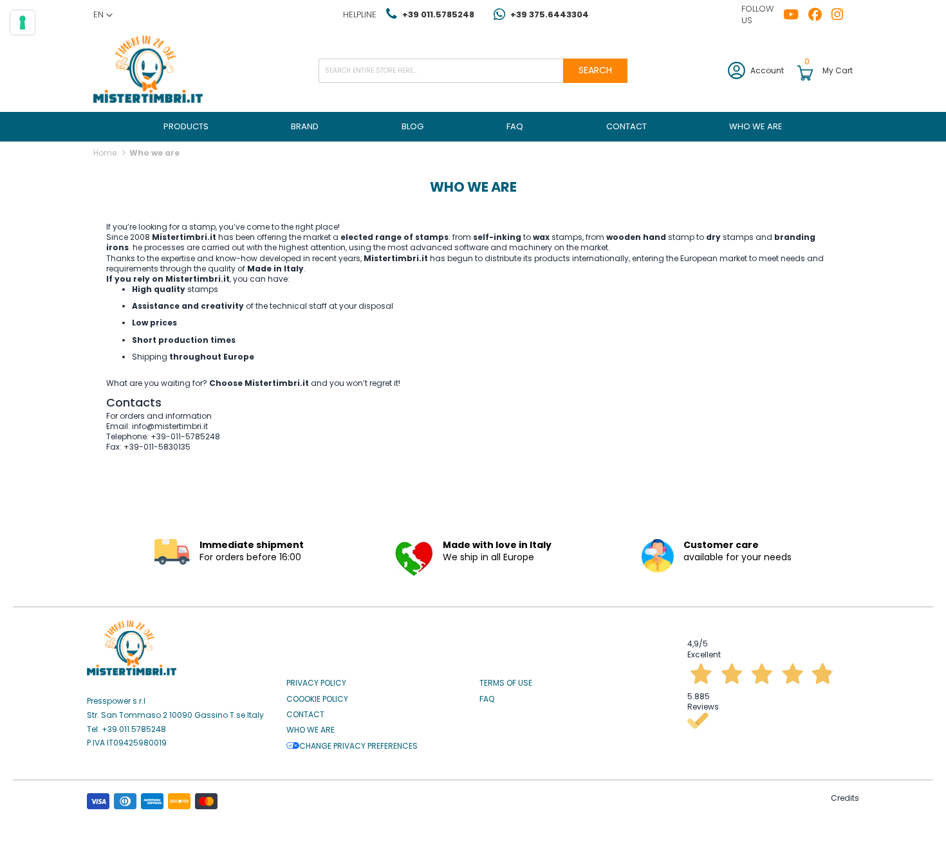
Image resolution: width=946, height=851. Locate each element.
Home (105, 152)
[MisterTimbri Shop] (148, 70)
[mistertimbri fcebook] (819, 15)
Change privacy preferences (358, 746)
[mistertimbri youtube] (795, 15)
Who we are (310, 730)
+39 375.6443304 (549, 14)
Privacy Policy (316, 683)
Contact (305, 714)
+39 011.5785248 (438, 14)
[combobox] (473, 71)
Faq (486, 699)
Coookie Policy (317, 699)
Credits (845, 797)
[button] (103, 15)
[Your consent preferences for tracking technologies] (22, 22)
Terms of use (505, 683)
